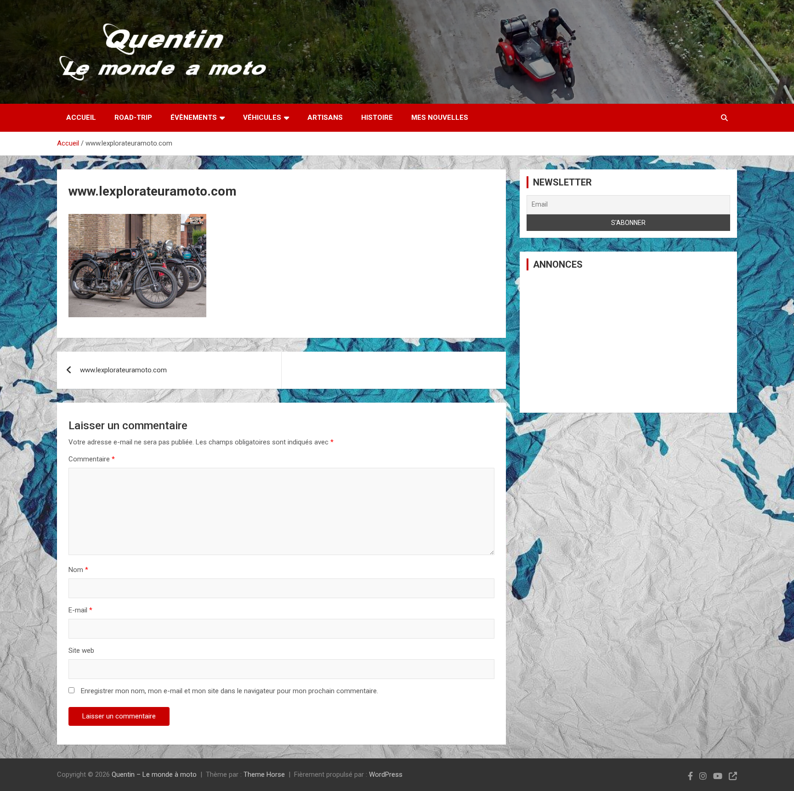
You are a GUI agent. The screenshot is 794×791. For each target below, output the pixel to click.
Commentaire (91, 459)
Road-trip (133, 117)
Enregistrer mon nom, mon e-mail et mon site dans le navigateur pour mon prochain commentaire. (229, 691)
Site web (81, 650)
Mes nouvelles (439, 117)
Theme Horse (264, 774)
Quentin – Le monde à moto (154, 774)
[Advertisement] (628, 341)
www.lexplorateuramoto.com (123, 370)
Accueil (81, 117)
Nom (78, 570)
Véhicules (262, 117)
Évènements (193, 117)
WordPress (386, 774)
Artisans (325, 117)
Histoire (377, 117)
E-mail (80, 610)
